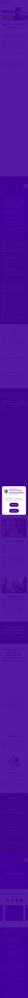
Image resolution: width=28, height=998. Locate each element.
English (14, 504)
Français (14, 510)
